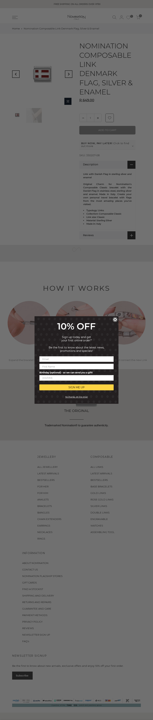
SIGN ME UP (76, 387)
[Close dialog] (115, 319)
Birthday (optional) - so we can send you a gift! (66, 372)
